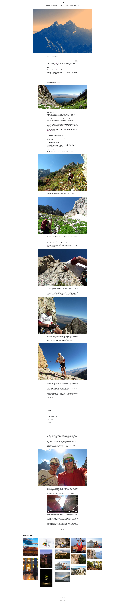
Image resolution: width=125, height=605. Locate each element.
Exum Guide (49, 130)
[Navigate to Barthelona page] (30, 569)
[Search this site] (78, 5)
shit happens (57, 69)
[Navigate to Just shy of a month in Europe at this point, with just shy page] (94, 554)
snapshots (67, 5)
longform (71, 5)
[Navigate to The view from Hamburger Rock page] (30, 547)
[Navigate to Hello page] (46, 559)
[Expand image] (36, 555)
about (75, 5)
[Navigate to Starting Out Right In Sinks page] (62, 543)
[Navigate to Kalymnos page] (62, 565)
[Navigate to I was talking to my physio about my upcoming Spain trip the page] (78, 570)
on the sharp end (54, 5)
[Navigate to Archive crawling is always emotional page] (78, 545)
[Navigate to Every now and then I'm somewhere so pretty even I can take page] (62, 554)
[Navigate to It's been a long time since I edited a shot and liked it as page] (46, 578)
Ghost (64, 600)
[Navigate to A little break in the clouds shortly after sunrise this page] (62, 577)
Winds (57, 63)
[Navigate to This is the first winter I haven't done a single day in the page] (46, 543)
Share (76, 60)
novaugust (62, 2)
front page (48, 5)
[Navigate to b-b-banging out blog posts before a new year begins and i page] (94, 543)
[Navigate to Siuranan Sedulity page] (78, 559)
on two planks (61, 5)
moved (65, 69)
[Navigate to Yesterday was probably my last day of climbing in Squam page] (94, 565)
